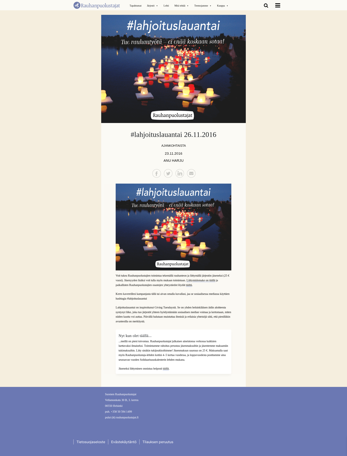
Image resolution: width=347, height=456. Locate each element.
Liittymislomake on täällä (201, 280)
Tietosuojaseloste (90, 442)
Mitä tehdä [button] (179, 5)
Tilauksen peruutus (157, 442)
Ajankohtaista (173, 145)
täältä (189, 285)
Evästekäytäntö (123, 442)
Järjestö (151, 5)
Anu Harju (174, 160)
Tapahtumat (136, 5)
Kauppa (221, 5)
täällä (166, 368)
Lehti (166, 5)
